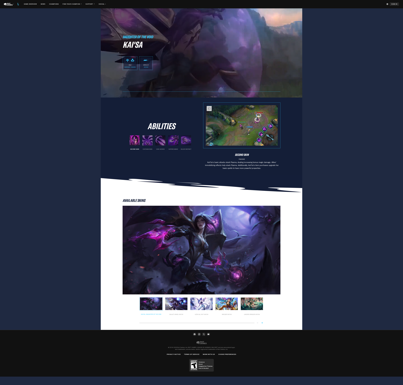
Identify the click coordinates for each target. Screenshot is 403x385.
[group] (160, 143)
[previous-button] (257, 323)
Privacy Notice (174, 354)
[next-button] (262, 323)
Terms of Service (192, 354)
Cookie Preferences (227, 354)
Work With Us (209, 354)
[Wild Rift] (18, 4)
